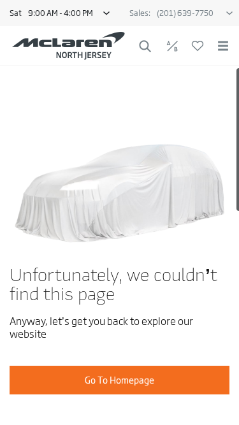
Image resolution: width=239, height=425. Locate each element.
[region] (119, 245)
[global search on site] (145, 46)
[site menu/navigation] (223, 46)
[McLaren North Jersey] (68, 45)
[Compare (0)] (172, 46)
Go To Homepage (119, 380)
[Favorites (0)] (197, 46)
